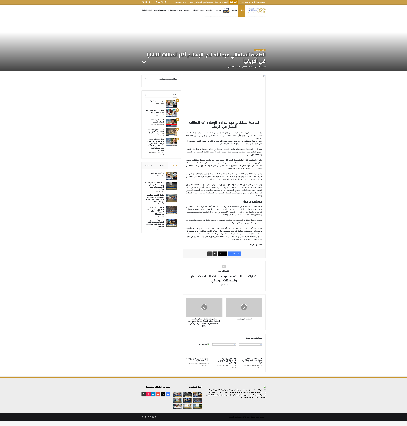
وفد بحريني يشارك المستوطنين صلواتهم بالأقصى (227, 361)
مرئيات (210, 10)
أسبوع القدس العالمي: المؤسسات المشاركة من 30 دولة (251, 361)
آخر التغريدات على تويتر (168, 79)
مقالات (218, 10)
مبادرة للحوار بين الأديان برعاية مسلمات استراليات (197, 360)
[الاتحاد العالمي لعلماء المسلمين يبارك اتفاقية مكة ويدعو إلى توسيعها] (197, 406)
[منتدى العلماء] (257, 10)
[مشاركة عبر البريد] (215, 253)
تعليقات (148, 165)
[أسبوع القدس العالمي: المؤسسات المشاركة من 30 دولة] (250, 350)
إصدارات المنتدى (160, 10)
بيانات (235, 10)
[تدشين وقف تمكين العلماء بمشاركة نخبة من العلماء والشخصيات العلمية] (171, 223)
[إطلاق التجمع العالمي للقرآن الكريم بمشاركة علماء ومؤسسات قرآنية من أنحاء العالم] (171, 198)
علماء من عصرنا (176, 10)
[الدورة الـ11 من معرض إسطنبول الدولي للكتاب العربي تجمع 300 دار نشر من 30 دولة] (171, 210)
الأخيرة (174, 165)
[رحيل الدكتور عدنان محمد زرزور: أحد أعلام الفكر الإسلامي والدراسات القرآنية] (171, 186)
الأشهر (162, 165)
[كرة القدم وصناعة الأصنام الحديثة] (171, 123)
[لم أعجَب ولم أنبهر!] (171, 104)
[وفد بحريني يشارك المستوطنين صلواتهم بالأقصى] (224, 350)
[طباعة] (209, 253)
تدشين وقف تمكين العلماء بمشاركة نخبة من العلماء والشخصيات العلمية (204, 2)
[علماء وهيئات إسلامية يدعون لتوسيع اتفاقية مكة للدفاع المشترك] (177, 400)
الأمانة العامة (147, 10)
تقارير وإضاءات (198, 10)
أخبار (242, 10)
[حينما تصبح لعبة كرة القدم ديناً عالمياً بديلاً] (171, 132)
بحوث (187, 10)
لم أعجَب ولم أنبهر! (157, 101)
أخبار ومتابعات (259, 50)
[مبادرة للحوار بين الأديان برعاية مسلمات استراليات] (197, 350)
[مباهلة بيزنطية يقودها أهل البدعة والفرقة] (171, 113)
